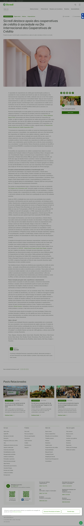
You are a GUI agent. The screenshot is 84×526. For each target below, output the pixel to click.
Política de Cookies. (17, 512)
